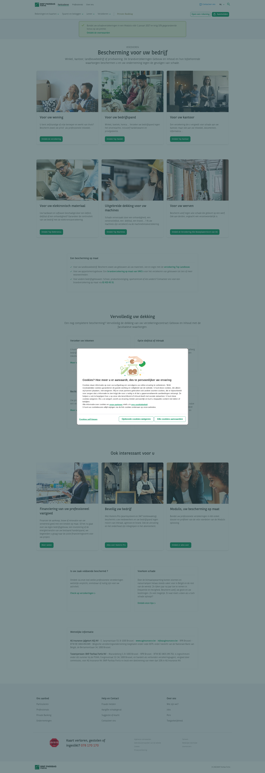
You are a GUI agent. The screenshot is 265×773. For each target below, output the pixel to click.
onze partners (115, 404)
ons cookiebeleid (139, 404)
